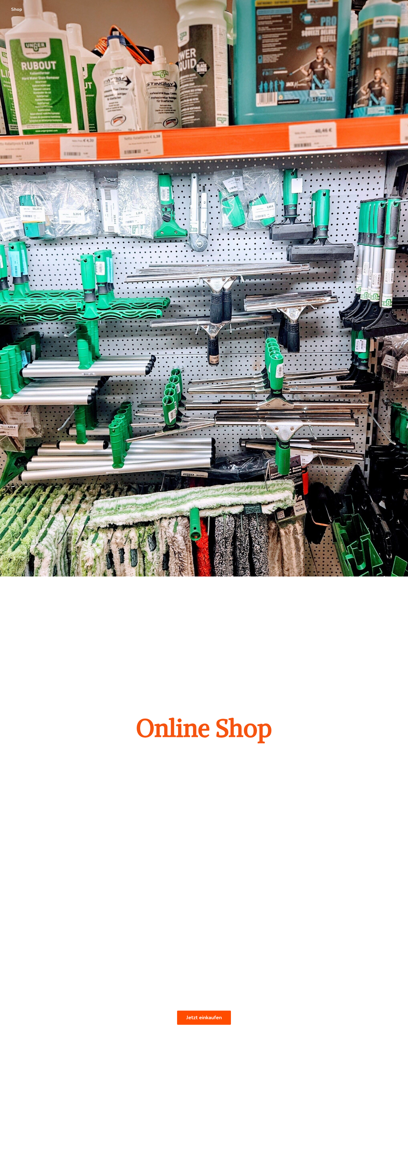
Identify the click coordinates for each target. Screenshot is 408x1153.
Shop (16, 9)
